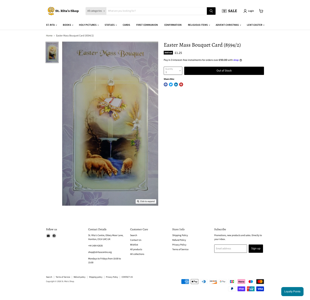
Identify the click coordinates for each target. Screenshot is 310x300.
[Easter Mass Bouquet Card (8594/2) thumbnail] (52, 52)
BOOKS (67, 25)
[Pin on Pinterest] (181, 84)
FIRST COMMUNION (147, 25)
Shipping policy (95, 277)
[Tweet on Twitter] (171, 84)
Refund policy (79, 277)
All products (136, 249)
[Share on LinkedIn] (176, 84)
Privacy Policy (179, 244)
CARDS (126, 25)
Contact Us (135, 240)
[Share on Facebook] (166, 84)
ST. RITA (50, 25)
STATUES (110, 25)
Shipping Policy (180, 235)
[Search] (211, 11)
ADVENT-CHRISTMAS (227, 25)
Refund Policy (179, 240)
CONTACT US (127, 277)
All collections (137, 254)
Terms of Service (180, 249)
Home (49, 35)
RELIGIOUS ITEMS (198, 25)
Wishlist (134, 244)
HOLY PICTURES (88, 25)
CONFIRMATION (173, 25)
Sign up (255, 248)
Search (133, 235)
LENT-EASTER (255, 25)
